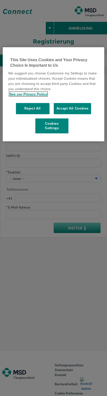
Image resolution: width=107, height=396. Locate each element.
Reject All (32, 108)
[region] (54, 94)
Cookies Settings (52, 125)
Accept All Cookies (72, 108)
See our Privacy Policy (28, 94)
